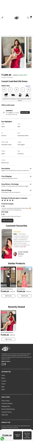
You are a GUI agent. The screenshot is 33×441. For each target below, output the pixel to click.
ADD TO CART (17, 435)
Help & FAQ (4, 415)
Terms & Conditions (7, 403)
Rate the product (7, 220)
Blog (2, 387)
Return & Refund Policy (8, 409)
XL (29, 89)
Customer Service (6, 412)
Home (3, 375)
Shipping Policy (5, 406)
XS (4, 89)
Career (3, 384)
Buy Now (27, 435)
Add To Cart (8, 296)
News (3, 389)
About (3, 378)
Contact (3, 381)
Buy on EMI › (25, 112)
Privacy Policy (5, 401)
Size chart (27, 86)
